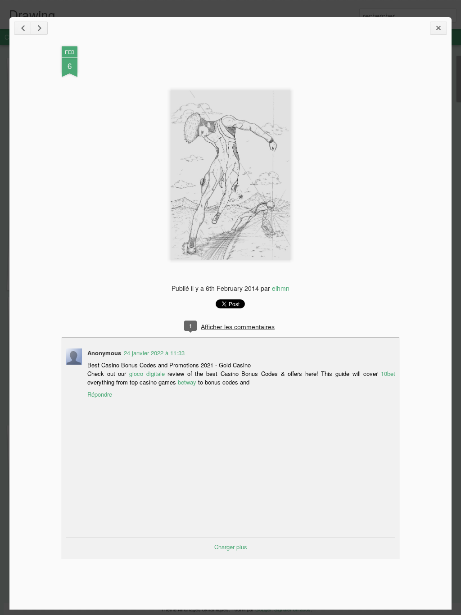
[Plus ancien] (39, 28)
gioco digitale (147, 373)
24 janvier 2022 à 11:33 (154, 352)
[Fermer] (438, 28)
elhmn (280, 288)
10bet (388, 373)
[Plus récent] (22, 28)
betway (187, 382)
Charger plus (230, 547)
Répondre (99, 394)
